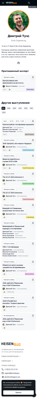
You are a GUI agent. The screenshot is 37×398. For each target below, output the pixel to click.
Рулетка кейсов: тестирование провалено (18, 124)
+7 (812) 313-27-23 (11, 369)
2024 (14, 108)
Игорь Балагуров (8, 235)
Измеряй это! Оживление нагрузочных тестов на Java (13, 209)
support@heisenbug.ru (12, 373)
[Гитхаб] (18, 63)
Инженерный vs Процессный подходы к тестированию (13, 227)
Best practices (29, 274)
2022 (25, 108)
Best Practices (29, 134)
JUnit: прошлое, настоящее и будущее (17, 143)
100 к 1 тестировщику (11, 247)
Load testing (30, 217)
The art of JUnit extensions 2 (13, 177)
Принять (18, 392)
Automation (30, 89)
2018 (3, 112)
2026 (8, 108)
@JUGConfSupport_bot (12, 377)
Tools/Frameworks (28, 150)
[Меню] (3, 3)
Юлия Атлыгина (8, 233)
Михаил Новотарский (10, 129)
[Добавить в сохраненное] (32, 77)
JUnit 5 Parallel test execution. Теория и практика (13, 302)
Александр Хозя (8, 254)
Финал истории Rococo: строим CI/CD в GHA (11, 160)
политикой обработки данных (14, 387)
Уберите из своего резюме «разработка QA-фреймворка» (14, 266)
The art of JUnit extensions (12, 193)
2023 (20, 108)
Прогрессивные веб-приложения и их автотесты (13, 82)
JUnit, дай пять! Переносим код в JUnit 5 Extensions (13, 284)
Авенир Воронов (8, 237)
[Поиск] (29, 3)
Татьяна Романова (9, 131)
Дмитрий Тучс (7, 127)
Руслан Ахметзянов (9, 256)
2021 (31, 108)
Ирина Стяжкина (12, 86)
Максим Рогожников (10, 252)
